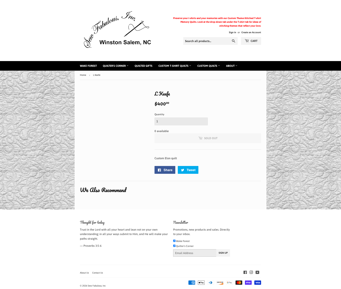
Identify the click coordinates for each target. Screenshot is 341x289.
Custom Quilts (207, 65)
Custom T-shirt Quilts (173, 65)
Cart (254, 40)
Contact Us (97, 272)
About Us (84, 272)
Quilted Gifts (143, 65)
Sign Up (223, 252)
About (230, 65)
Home (83, 75)
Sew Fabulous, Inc (97, 285)
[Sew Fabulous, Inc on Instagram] (251, 272)
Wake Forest (88, 65)
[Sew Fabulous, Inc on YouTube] (257, 272)
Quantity (159, 114)
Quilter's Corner (114, 65)
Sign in (232, 32)
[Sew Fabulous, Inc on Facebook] (245, 272)
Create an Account (251, 32)
